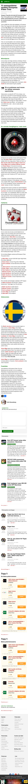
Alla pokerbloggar (5, 569)
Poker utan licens (18, 719)
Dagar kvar (11, 526)
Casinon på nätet (18, 735)
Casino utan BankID (18, 742)
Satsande (3, 739)
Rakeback (17, 727)
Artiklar (2, 719)
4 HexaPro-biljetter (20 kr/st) (16, 611)
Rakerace (17, 725)
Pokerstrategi (4, 741)
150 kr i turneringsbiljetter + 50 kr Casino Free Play (16, 622)
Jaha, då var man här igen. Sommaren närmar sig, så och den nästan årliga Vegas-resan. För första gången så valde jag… (16, 547)
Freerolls (11, 681)
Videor (2, 720)
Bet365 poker (4, 764)
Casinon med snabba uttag (20, 746)
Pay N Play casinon (18, 744)
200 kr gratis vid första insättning (14, 669)
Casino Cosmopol (19, 763)
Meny (2, 1)
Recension (10, 586)
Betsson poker (4, 766)
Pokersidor (17, 717)
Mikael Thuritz (4, 727)
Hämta (21, 586)
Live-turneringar (18, 729)
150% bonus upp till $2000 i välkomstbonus (16, 580)
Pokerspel (3, 737)
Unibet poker (4, 763)
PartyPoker (3, 769)
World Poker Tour (18, 766)
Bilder (2, 722)
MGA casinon (17, 741)
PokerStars (3, 761)
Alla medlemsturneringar (6, 710)
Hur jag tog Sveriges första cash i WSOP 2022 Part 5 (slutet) (16, 555)
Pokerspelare (4, 725)
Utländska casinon (18, 739)
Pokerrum (3, 756)
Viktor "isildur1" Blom (5, 728)
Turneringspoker (4, 742)
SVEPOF (17, 764)
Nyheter (3, 717)
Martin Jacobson (4, 730)
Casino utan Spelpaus (19, 737)
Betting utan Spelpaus (19, 751)
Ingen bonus (12, 591)
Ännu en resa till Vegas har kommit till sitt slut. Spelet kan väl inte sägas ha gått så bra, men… (17, 521)
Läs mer (23, 455)
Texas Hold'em (4, 746)
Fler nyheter (3, 505)
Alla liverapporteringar (19, 758)
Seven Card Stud (5, 749)
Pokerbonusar (4, 702)
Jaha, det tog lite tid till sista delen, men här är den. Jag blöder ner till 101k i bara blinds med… (16, 564)
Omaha (3, 747)
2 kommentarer (10, 530)
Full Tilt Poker (4, 768)
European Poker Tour (19, 760)
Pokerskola (4, 735)
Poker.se (6, 1)
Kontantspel (3, 744)
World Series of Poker (19, 761)
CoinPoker (3, 758)
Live (16, 756)
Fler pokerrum (4, 634)
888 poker (3, 760)
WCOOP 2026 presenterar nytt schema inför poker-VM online (16, 461)
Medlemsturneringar (19, 724)
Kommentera (4, 13)
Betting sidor (17, 749)
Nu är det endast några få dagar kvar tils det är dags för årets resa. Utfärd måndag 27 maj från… (17, 533)
